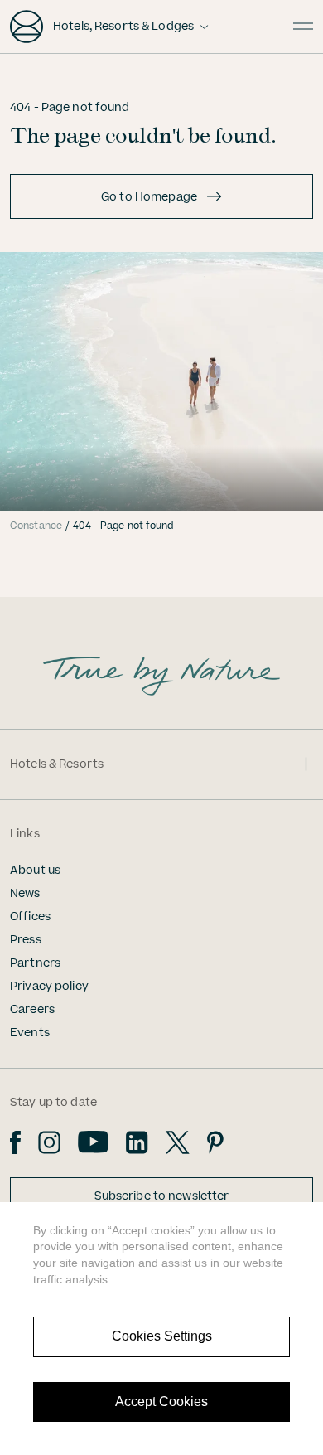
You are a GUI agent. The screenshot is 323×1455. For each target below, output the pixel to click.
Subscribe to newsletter (161, 1196)
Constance (36, 526)
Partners (35, 963)
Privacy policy (49, 986)
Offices (30, 917)
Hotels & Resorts (57, 764)
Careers (32, 1010)
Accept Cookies (161, 1401)
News (25, 893)
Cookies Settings (162, 1336)
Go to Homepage (149, 197)
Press (25, 940)
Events (30, 1033)
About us (35, 870)
